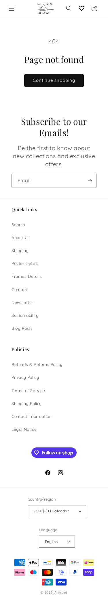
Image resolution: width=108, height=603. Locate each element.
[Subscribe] (90, 180)
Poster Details (25, 263)
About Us (21, 237)
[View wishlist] (81, 8)
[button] (11, 8)
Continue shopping (54, 80)
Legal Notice (24, 429)
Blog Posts (22, 328)
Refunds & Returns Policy (37, 364)
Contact (19, 289)
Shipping (20, 250)
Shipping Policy (27, 403)
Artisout (60, 592)
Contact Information (32, 416)
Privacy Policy (25, 377)
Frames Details (27, 276)
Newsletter (22, 302)
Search (18, 224)
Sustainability (25, 315)
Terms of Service (28, 390)
